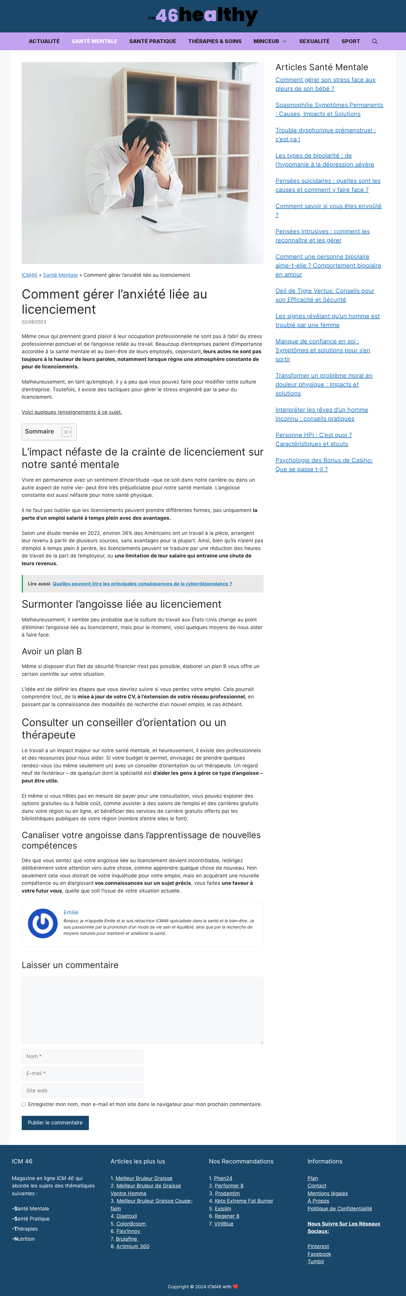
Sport (351, 41)
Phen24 (223, 1178)
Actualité (44, 41)
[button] (374, 41)
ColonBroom (132, 1224)
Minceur (266, 41)
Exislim (223, 1209)
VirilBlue (224, 1224)
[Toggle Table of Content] (63, 432)
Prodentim (227, 1193)
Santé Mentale (94, 41)
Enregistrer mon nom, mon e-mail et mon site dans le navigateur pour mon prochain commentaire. (145, 1104)
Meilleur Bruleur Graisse (144, 1178)
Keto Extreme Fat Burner (244, 1201)
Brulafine (127, 1239)
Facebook (319, 1254)
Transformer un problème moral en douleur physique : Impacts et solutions (324, 384)
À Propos (318, 1201)
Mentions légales (328, 1193)
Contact (317, 1186)
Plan (313, 1178)
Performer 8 (229, 1186)
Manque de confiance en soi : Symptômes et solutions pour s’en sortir (323, 350)
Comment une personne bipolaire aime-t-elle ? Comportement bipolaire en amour (328, 265)
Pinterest (318, 1246)
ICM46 (29, 275)
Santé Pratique (152, 41)
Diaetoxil (127, 1216)
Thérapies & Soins (215, 41)
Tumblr (316, 1261)
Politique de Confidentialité (340, 1209)
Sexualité (314, 41)
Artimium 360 (133, 1246)
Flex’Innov (129, 1231)
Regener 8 (227, 1216)
